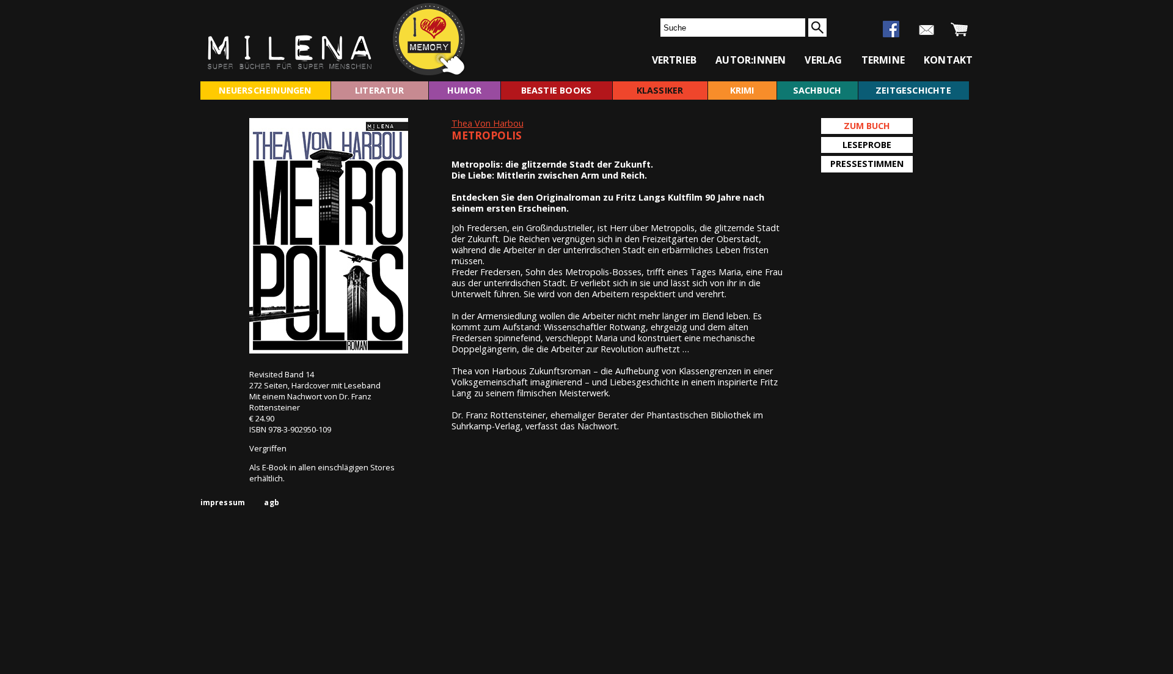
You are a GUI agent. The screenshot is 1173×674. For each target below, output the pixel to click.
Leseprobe (866, 144)
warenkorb (959, 30)
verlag (823, 60)
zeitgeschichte (913, 90)
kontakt (948, 60)
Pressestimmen (867, 163)
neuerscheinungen (265, 90)
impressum (223, 502)
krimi (742, 90)
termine (883, 60)
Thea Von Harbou (487, 123)
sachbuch (817, 90)
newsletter (926, 30)
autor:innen (750, 60)
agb (271, 502)
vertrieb (674, 60)
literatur (379, 90)
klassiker (660, 90)
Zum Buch (867, 125)
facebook (891, 29)
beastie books (556, 90)
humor (464, 90)
